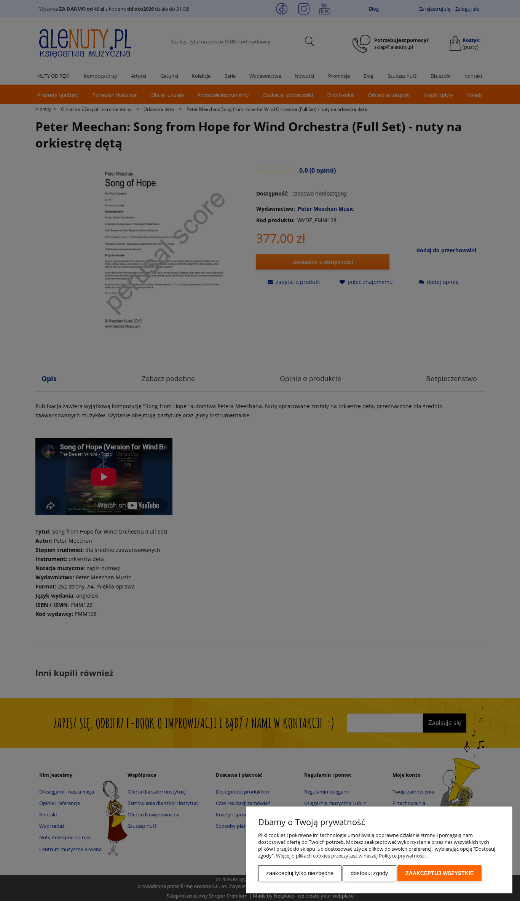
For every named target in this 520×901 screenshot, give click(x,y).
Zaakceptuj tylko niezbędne (299, 873)
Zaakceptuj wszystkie (439, 873)
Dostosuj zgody (369, 873)
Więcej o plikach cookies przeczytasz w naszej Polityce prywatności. (351, 855)
